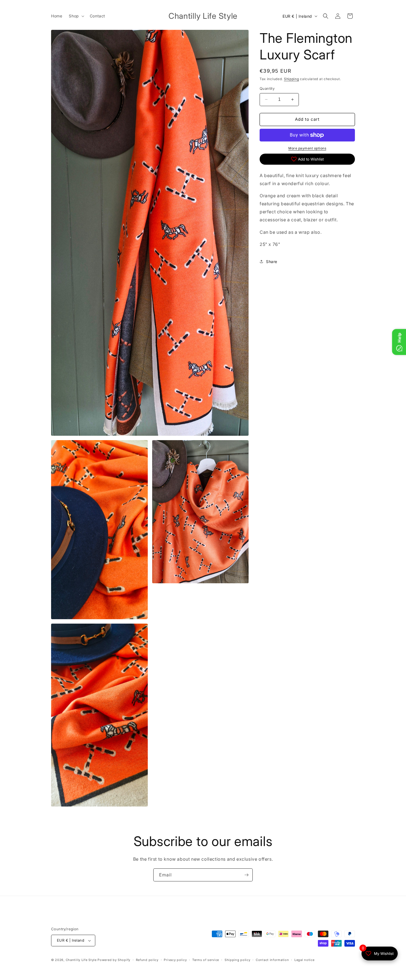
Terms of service (205, 960)
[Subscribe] (246, 874)
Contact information (272, 960)
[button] (75, 16)
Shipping (291, 79)
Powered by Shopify (113, 960)
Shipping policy (238, 960)
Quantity (267, 88)
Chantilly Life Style (82, 960)
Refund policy (147, 960)
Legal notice (304, 960)
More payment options (307, 148)
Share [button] (271, 261)
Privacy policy (175, 960)
